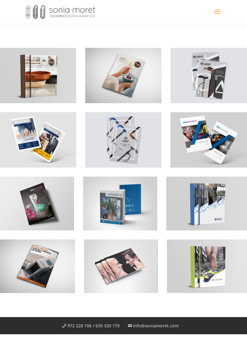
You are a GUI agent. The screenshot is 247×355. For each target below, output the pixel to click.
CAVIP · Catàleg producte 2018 (206, 74)
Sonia (13, 94)
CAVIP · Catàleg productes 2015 (110, 139)
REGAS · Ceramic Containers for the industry (113, 77)
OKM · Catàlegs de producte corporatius (201, 139)
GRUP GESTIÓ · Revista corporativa (32, 139)
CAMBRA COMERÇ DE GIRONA (115, 203)
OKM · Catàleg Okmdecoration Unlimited (25, 206)
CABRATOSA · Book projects (195, 203)
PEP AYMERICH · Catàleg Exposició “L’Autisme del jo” (111, 269)
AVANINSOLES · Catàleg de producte (200, 266)
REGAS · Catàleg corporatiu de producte (33, 74)
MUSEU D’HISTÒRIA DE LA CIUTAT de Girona (32, 266)
